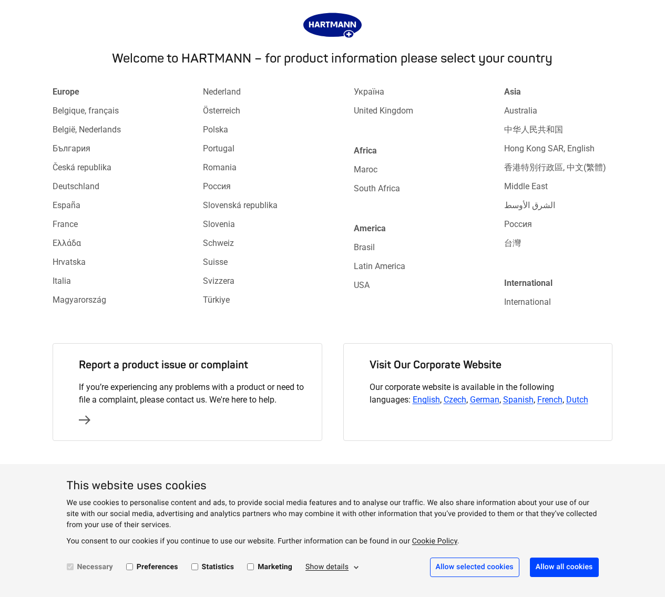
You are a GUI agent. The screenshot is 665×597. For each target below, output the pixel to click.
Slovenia (219, 224)
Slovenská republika (240, 205)
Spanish (518, 400)
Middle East (526, 186)
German (484, 400)
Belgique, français (86, 111)
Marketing (275, 567)
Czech (455, 400)
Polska (215, 130)
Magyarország (79, 300)
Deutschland (76, 186)
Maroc (365, 169)
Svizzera (218, 281)
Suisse (215, 262)
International (527, 302)
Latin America (379, 266)
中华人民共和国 (533, 130)
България (71, 148)
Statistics (218, 567)
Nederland (222, 92)
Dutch (577, 400)
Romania (220, 167)
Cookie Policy (434, 541)
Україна (369, 92)
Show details (327, 567)
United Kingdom (383, 111)
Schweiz (218, 243)
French (549, 400)
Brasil (364, 247)
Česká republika (82, 167)
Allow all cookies (564, 567)
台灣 (512, 243)
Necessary (95, 567)
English (426, 400)
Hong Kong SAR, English (549, 148)
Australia (520, 111)
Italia (62, 281)
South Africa (377, 188)
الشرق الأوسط (529, 205)
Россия (217, 186)
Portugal (218, 148)
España (66, 205)
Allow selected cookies (475, 567)
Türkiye (216, 300)
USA (362, 285)
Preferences (157, 567)
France (65, 224)
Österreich (221, 111)
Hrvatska (69, 262)
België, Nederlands (87, 130)
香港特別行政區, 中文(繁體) (555, 167)
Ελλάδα (67, 243)
